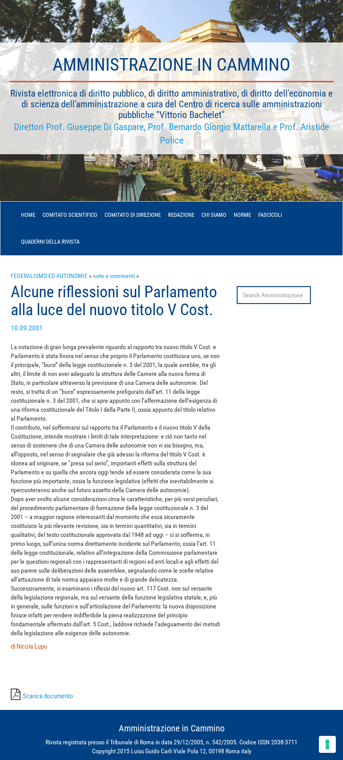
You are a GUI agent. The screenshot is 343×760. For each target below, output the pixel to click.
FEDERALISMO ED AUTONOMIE (49, 275)
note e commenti (114, 275)
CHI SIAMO (213, 214)
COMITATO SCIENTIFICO (69, 214)
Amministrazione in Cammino (171, 64)
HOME (28, 214)
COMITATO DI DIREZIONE (133, 214)
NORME (242, 214)
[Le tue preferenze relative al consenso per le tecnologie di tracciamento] (327, 744)
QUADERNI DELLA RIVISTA (50, 241)
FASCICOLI (270, 214)
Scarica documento (48, 696)
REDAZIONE (181, 214)
